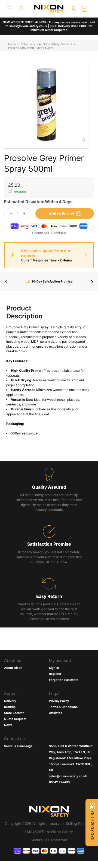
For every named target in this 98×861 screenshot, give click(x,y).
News (8, 725)
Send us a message (18, 746)
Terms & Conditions (63, 707)
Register (55, 674)
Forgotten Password (63, 680)
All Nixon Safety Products (55, 44)
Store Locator (14, 713)
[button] (9, 9)
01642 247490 (59, 782)
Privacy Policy (59, 701)
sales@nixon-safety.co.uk (68, 776)
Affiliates (55, 713)
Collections (28, 44)
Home (12, 44)
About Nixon (13, 668)
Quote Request (15, 719)
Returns (10, 707)
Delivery (10, 701)
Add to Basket (61, 213)
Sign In (54, 668)
